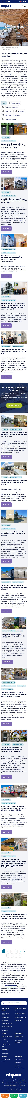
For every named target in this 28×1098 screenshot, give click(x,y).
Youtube (9, 1)
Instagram (4, 1)
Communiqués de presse (6, 1060)
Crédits (24, 1082)
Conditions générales (20, 1068)
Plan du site (18, 1082)
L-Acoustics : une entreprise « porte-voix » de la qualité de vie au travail (13, 636)
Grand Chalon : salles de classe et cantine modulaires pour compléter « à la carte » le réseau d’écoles (13, 808)
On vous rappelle (14, 1003)
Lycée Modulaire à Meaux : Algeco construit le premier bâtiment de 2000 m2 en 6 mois (14, 201)
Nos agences (18, 1020)
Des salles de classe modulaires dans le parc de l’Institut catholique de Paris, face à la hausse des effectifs (14, 916)
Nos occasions (18, 1062)
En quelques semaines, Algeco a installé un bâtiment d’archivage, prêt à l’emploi (14, 587)
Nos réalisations (19, 1033)
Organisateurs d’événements (12, 115)
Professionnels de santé (11, 107)
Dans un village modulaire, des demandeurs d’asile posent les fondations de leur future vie (11, 749)
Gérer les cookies (21, 1085)
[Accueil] (14, 1075)
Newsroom (4, 1056)
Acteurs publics (15, 103)
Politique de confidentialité (8, 1082)
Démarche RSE (5, 1017)
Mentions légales (22, 1080)
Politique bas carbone (7, 1023)
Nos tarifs (17, 1065)
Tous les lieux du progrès (5, 1014)
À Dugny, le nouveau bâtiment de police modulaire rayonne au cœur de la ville (14, 351)
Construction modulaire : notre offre (20, 1016)
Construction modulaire (12, 47)
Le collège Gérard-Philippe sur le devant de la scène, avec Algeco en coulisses (13, 534)
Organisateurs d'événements (5, 1050)
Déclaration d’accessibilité (9, 1085)
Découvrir (6, 171)
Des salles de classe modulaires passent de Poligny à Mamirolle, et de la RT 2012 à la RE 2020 (14, 146)
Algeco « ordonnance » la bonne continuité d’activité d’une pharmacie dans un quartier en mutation (14, 694)
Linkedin (7, 1)
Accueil (2, 47)
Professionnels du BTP (11, 119)
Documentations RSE (7, 1026)
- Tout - (4, 103)
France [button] (23, 1)
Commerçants (9, 111)
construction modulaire (12, 75)
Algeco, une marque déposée (9, 1080)
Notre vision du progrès (5, 1009)
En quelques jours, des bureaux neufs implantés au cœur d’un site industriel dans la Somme (14, 434)
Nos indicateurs (5, 1020)
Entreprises (21, 111)
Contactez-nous (19, 1059)
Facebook (2, 1)
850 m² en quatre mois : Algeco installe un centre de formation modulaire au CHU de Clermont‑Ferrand (11, 258)
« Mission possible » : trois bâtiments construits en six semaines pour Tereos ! (14, 482)
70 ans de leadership (20, 1013)
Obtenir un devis (14, 405)
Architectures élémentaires (5, 1029)
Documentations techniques (19, 1037)
